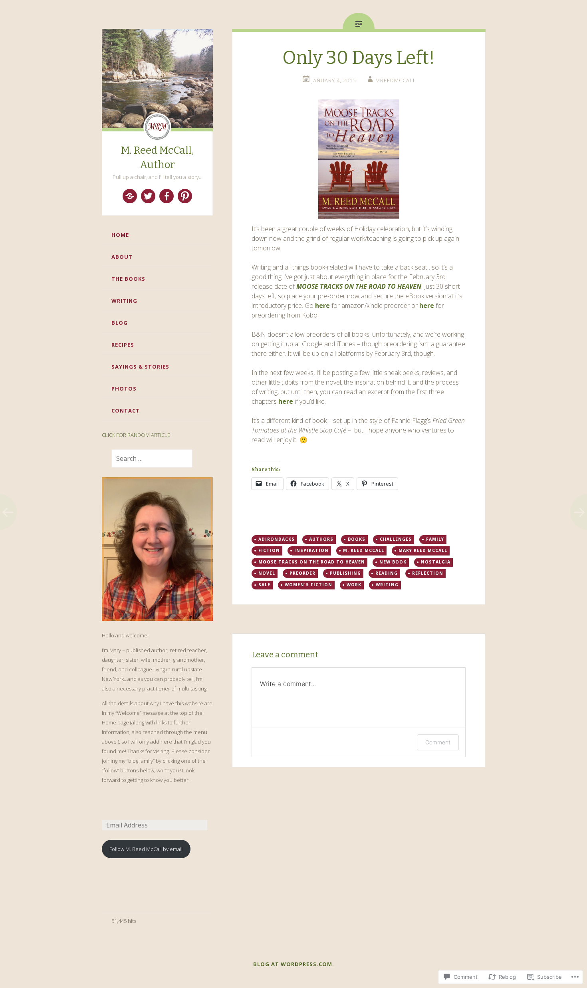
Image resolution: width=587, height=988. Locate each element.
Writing (124, 300)
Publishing (345, 573)
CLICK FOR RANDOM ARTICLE (136, 434)
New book (393, 562)
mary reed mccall (423, 550)
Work (354, 584)
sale (264, 584)
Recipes (122, 344)
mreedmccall (395, 80)
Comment (437, 742)
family (435, 539)
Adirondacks (276, 539)
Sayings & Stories (140, 366)
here (322, 305)
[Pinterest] (185, 196)
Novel (266, 573)
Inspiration (311, 550)
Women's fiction (308, 584)
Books (356, 539)
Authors (321, 539)
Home (120, 234)
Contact (125, 410)
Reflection (427, 573)
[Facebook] (166, 196)
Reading (386, 573)
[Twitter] (148, 196)
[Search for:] (147, 458)
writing (387, 584)
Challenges (396, 539)
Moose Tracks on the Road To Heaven (311, 562)
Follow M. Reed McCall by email (145, 849)
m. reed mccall (363, 550)
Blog (119, 322)
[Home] (130, 196)
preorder (302, 573)
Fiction (269, 550)
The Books (128, 278)
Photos (124, 388)
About (122, 256)
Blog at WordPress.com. (293, 964)
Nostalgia (435, 562)
